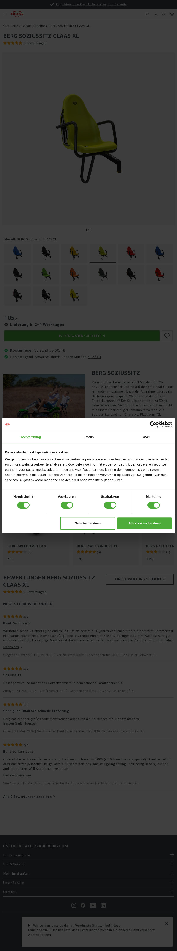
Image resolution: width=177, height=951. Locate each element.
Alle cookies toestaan (144, 523)
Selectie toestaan (88, 523)
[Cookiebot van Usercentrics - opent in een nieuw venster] (153, 424)
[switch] (67, 505)
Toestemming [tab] (30, 437)
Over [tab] (146, 437)
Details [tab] (88, 437)
